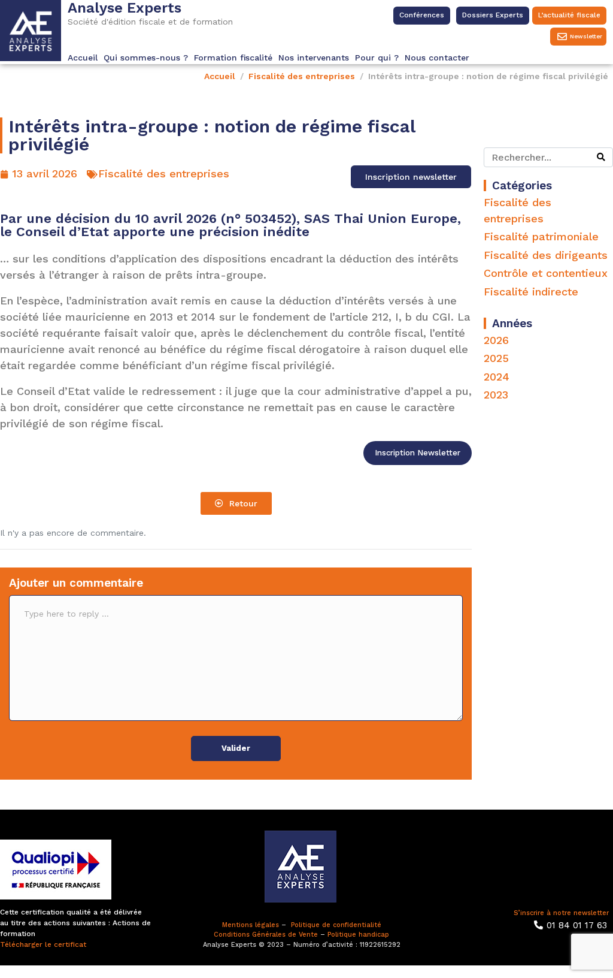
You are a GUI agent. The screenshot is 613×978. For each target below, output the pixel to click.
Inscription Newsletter (417, 452)
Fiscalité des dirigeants (546, 255)
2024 (496, 376)
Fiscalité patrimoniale (541, 236)
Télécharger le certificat (43, 944)
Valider (235, 748)
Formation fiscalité (233, 57)
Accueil (83, 57)
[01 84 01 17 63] (538, 924)
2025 (496, 358)
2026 (496, 340)
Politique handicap (358, 934)
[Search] (601, 157)
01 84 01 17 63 (577, 925)
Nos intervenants (313, 57)
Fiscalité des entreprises (163, 173)
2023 (496, 394)
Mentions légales (250, 925)
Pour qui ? (377, 57)
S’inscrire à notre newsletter (561, 913)
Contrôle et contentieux (546, 273)
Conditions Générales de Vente (266, 934)
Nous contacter (437, 57)
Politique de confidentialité (336, 925)
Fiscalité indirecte (531, 291)
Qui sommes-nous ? (146, 57)
